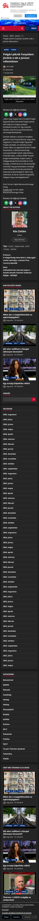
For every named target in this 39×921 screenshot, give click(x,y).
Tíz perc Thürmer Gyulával (14, 749)
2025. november (9, 459)
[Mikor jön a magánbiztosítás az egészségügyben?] (19, 301)
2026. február (8, 444)
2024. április (8, 552)
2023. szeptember (10, 587)
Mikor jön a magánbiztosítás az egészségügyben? (17, 316)
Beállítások (28, 917)
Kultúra (6, 724)
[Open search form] (22, 28)
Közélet (6, 714)
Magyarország (19, 246)
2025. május (8, 488)
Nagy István (9, 320)
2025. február (8, 503)
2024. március (9, 557)
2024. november (9, 518)
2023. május (8, 606)
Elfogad (6, 917)
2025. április (8, 493)
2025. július (7, 478)
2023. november (9, 577)
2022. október (8, 641)
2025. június (8, 483)
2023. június (8, 601)
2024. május (8, 547)
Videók (6, 759)
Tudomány (7, 754)
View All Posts (19, 240)
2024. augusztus (10, 532)
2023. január (8, 626)
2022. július (7, 655)
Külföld (6, 719)
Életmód (6, 690)
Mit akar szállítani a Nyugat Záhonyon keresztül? (16, 350)
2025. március (9, 498)
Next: (17, 271)
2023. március (9, 616)
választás (13, 249)
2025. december (9, 454)
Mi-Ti (14, 309)
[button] (3, 28)
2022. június (8, 660)
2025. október (8, 464)
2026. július (7, 419)
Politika (13, 50)
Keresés (6, 393)
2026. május (8, 429)
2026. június (8, 424)
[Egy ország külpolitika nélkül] (19, 369)
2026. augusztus (10, 414)
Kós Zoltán (10, 66)
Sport (5, 744)
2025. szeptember (10, 469)
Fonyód (10, 246)
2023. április (8, 611)
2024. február (8, 562)
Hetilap (6, 699)
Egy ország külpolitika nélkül (16, 383)
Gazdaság (9, 343)
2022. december (9, 631)
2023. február (8, 621)
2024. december (9, 513)
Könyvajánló (8, 709)
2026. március (9, 439)
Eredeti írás (7, 190)
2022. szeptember (10, 646)
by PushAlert (6, 18)
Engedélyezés (31, 16)
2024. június (8, 542)
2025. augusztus (10, 473)
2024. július (7, 537)
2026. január (8, 449)
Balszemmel (8, 680)
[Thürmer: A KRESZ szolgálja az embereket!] (19, 883)
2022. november (9, 636)
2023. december (9, 572)
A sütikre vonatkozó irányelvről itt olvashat (16, 913)
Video (33, 28)
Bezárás (18, 16)
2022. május (8, 665)
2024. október (8, 523)
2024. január (8, 567)
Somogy (6, 249)
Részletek (5, 910)
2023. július (7, 596)
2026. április (8, 434)
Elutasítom (16, 917)
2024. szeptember (10, 528)
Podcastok (7, 734)
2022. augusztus (10, 651)
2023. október (8, 582)
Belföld (6, 50)
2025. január (8, 508)
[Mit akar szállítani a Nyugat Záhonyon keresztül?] (19, 335)
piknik (27, 246)
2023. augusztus (10, 591)
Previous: (19, 259)
